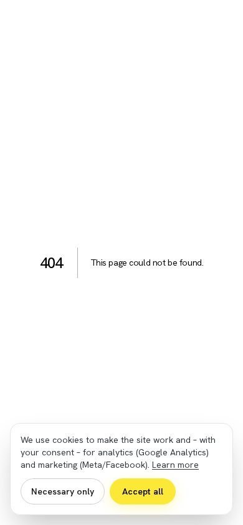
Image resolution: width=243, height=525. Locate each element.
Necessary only (62, 491)
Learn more (175, 464)
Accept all (142, 491)
